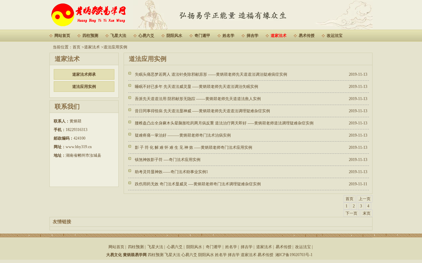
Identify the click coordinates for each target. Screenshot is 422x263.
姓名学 (228, 35)
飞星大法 (118, 35)
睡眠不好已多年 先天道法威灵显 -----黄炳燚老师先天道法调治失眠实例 (196, 86)
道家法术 (278, 35)
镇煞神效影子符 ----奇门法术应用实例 (167, 159)
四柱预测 (90, 35)
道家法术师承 (84, 74)
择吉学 (252, 35)
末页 (367, 213)
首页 (76, 47)
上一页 (365, 199)
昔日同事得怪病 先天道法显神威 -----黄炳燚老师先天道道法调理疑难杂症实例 (202, 111)
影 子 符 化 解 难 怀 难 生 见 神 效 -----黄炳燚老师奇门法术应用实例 (193, 147)
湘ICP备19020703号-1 (294, 254)
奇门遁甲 (202, 35)
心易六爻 (146, 35)
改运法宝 (335, 35)
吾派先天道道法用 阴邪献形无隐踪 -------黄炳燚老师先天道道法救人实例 (198, 98)
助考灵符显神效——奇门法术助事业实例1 (171, 172)
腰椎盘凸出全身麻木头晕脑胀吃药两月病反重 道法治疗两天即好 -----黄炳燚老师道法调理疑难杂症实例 (224, 123)
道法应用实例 (115, 47)
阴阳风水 (174, 35)
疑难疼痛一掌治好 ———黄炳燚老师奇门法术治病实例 (183, 135)
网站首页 (62, 35)
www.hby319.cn (79, 147)
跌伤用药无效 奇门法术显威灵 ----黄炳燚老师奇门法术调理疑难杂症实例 (198, 184)
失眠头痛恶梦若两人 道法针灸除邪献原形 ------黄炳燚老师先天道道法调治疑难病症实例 (211, 74)
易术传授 (307, 35)
